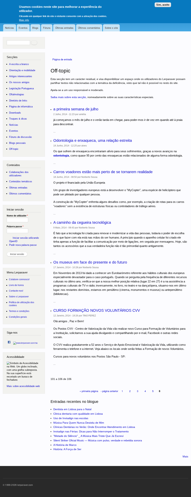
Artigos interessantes (20, 76)
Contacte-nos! (16, 290)
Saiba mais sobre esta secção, (69, 97)
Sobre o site (111, 28)
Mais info (24, 20)
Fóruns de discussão (20, 137)
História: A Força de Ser (67, 449)
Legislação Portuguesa (21, 88)
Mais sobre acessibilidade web (23, 386)
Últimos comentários (89, 28)
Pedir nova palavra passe (23, 245)
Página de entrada (62, 59)
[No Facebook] (9, 341)
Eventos (23, 28)
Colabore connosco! (19, 279)
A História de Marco (64, 444)
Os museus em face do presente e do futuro (90, 262)
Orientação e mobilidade (22, 70)
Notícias (9, 28)
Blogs (35, 28)
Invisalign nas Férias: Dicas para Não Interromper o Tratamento (91, 431)
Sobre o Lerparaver (19, 296)
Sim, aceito (162, 4)
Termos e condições (19, 311)
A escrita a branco (19, 64)
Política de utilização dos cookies (21, 303)
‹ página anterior (109, 391)
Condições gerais (18, 317)
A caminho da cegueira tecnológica (82, 222)
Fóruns (47, 28)
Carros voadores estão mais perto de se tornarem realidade (103, 172)
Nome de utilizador (17, 215)
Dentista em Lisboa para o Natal (72, 409)
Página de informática (21, 106)
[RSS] (25, 342)
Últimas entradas (64, 28)
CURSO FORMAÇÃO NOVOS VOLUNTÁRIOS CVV (96, 310)
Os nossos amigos (19, 82)
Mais (185, 456)
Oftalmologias (16, 94)
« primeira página (89, 391)
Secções (12, 57)
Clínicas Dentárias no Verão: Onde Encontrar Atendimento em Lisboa (94, 426)
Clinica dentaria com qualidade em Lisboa (78, 413)
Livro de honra (16, 285)
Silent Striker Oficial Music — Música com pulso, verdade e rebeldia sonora (97, 440)
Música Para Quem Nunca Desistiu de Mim (78, 422)
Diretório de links (18, 100)
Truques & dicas (18, 118)
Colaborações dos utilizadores (19, 174)
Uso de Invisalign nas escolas (70, 418)
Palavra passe (15, 226)
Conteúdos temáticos (20, 181)
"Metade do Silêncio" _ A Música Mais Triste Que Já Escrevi (88, 435)
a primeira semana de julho (75, 109)
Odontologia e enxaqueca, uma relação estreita (92, 140)
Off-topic (13, 149)
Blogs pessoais (17, 143)
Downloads (15, 112)
